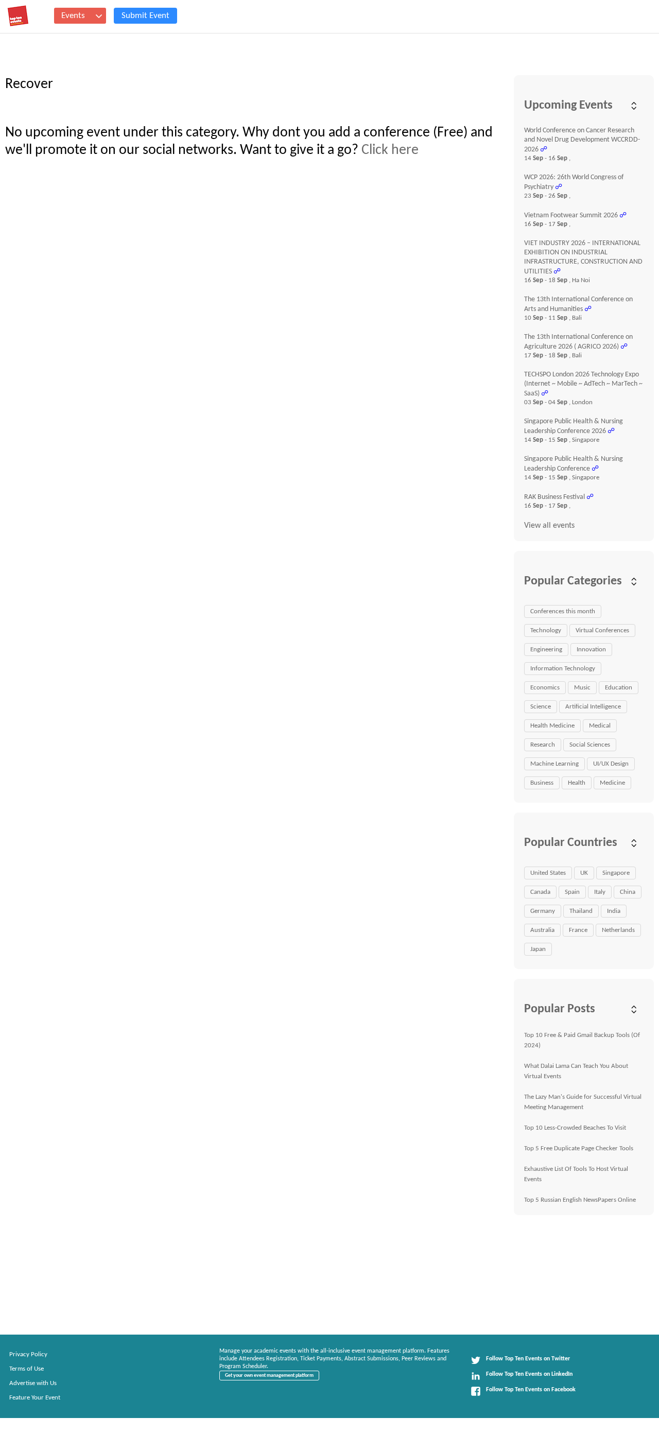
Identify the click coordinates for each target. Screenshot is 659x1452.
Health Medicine (552, 725)
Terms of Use (26, 1368)
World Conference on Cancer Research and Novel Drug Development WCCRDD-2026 (582, 140)
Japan (538, 949)
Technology (545, 630)
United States (548, 873)
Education (618, 687)
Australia (542, 930)
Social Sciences (589, 744)
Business (541, 783)
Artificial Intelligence (593, 706)
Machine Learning (554, 763)
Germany (542, 911)
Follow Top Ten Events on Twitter (528, 1359)
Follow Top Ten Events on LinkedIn (529, 1374)
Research (542, 744)
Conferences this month (562, 611)
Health (576, 783)
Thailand (581, 911)
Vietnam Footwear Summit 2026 (571, 215)
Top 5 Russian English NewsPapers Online (580, 1200)
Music (582, 687)
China (627, 892)
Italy (599, 892)
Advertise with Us (33, 1383)
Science (540, 706)
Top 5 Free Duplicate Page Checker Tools (578, 1148)
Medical (600, 725)
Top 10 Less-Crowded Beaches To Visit (575, 1128)
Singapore (616, 873)
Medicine (612, 783)
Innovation (591, 649)
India (613, 911)
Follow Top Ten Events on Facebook (531, 1390)
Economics (545, 687)
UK (584, 873)
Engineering (546, 649)
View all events (549, 526)
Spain (572, 892)
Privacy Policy (28, 1354)
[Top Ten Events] (18, 16)
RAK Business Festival (554, 497)
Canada (540, 892)
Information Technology (562, 668)
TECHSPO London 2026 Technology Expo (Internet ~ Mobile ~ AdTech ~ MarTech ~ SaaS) (583, 384)
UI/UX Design (611, 763)
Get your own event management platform (269, 1375)
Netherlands (618, 930)
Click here (390, 150)
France (578, 930)
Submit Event (145, 15)
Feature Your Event (34, 1397)
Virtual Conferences (602, 630)
